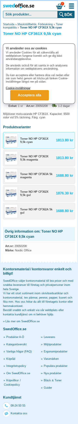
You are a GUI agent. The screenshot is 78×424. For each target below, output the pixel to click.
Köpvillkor (12, 380)
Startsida (8, 24)
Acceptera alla (29, 95)
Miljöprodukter (52, 344)
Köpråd (10, 358)
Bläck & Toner (53, 380)
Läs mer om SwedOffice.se (22, 321)
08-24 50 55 (18, 405)
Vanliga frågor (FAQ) (19, 351)
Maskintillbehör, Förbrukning (35, 24)
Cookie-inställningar (18, 88)
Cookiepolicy (12, 384)
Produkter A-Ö (15, 337)
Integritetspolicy (16, 366)
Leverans (49, 337)
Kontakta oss (19, 413)
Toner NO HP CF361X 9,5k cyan (41, 27)
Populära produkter (55, 366)
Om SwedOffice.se (18, 373)
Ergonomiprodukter (55, 351)
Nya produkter (52, 373)
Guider (48, 387)
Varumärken (51, 358)
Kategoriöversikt (16, 344)
